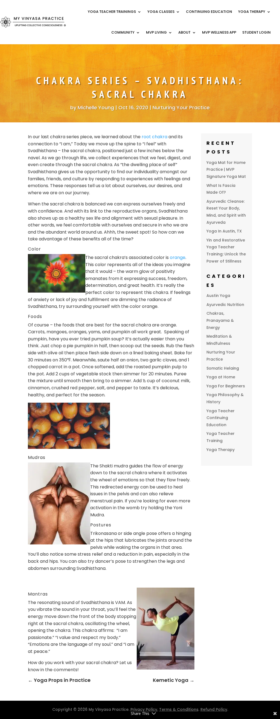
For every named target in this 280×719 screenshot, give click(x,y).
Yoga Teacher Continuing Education (220, 418)
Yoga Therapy (251, 11)
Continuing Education (209, 11)
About (184, 32)
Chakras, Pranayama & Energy (220, 320)
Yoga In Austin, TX (224, 231)
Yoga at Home (220, 377)
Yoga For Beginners (225, 386)
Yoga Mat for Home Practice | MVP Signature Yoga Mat (226, 169)
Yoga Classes (160, 11)
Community (123, 32)
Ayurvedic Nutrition (225, 304)
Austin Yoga (218, 295)
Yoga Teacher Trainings (112, 11)
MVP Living (156, 32)
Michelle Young (96, 107)
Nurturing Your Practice (181, 107)
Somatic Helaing (222, 368)
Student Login (256, 32)
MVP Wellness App (219, 32)
